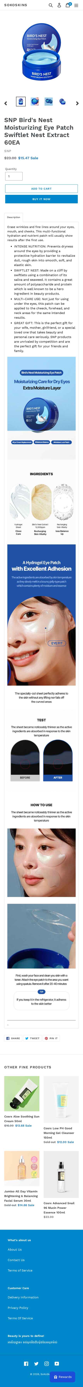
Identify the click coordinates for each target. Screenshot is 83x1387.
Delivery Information (23, 1297)
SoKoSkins (15, 5)
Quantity (11, 168)
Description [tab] (13, 217)
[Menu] (76, 5)
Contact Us (16, 1260)
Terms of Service (20, 1270)
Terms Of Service (20, 1318)
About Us (15, 1249)
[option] (21, 101)
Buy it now (41, 199)
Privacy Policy (18, 1308)
